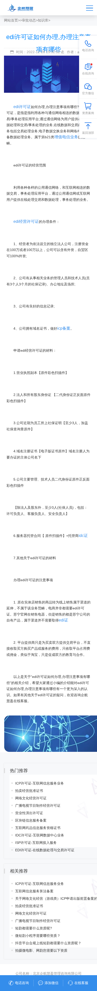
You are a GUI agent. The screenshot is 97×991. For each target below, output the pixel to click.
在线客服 (81, 983)
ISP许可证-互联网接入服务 (36, 843)
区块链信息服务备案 (31, 820)
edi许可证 (22, 107)
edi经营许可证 (26, 221)
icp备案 (63, 328)
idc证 (83, 535)
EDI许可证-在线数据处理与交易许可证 (44, 850)
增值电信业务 (66, 137)
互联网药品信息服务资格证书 (37, 828)
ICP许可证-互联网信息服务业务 (39, 783)
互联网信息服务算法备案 (34, 891)
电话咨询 (22, 983)
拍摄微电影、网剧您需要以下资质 (41, 950)
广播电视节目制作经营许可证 (37, 805)
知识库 (43, 20)
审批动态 (29, 20)
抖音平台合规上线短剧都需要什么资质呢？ (48, 943)
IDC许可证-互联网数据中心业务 (39, 835)
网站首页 (11, 20)
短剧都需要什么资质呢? (33, 928)
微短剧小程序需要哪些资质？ (37, 936)
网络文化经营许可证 (31, 798)
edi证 (63, 620)
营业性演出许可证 (29, 813)
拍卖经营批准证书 (29, 791)
